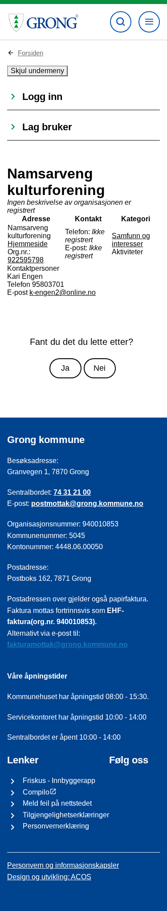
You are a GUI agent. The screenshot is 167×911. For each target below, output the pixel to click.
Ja (65, 368)
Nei (100, 368)
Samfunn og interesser (131, 240)
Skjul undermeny (37, 71)
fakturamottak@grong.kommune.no (67, 644)
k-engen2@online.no (62, 292)
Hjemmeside (28, 244)
